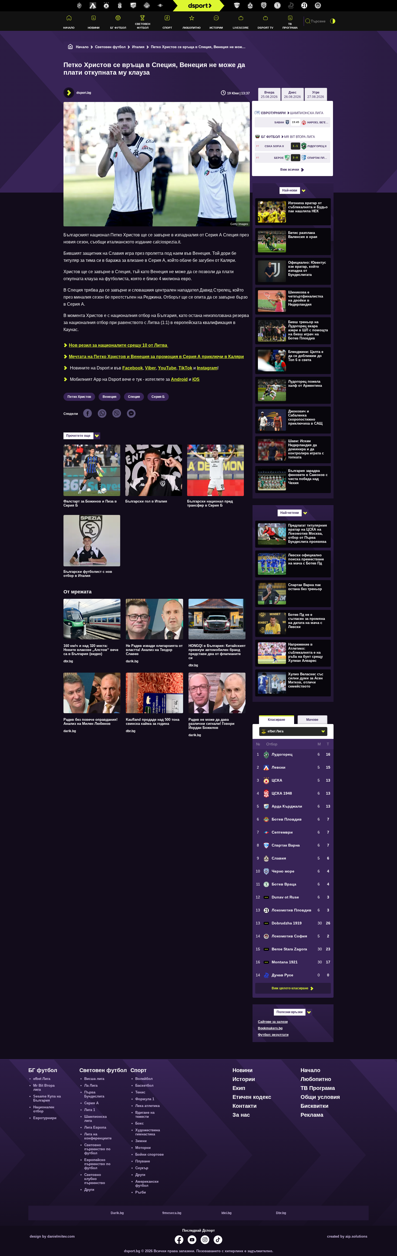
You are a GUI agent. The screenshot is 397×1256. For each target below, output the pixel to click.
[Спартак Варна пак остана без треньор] (292, 593)
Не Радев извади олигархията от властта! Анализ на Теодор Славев (154, 650)
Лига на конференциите (98, 1136)
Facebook (132, 368)
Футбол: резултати (273, 1035)
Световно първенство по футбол (97, 1149)
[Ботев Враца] (277, 5)
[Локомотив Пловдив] (304, 5)
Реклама (312, 1115)
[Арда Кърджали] (133, 5)
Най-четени (289, 513)
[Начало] (70, 47)
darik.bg (132, 661)
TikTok (185, 368)
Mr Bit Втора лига (288, 137)
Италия (138, 47)
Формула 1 (144, 1099)
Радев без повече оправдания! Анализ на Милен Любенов (90, 722)
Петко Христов (79, 397)
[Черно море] (264, 5)
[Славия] (250, 5)
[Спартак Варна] (237, 5)
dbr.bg (68, 661)
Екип (239, 1088)
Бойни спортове (149, 1154)
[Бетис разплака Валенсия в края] (292, 241)
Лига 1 (89, 1110)
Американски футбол (147, 1183)
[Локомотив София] (318, 5)
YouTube (167, 368)
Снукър (141, 1168)
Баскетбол (144, 1085)
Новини (93, 27)
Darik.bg (117, 1213)
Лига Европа (95, 1127)
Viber (150, 368)
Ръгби (140, 1192)
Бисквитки (314, 1106)
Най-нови (289, 190)
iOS (196, 379)
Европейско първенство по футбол (97, 1164)
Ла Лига (90, 1085)
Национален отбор (43, 1109)
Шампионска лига (292, 113)
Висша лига (94, 1079)
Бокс (139, 1123)
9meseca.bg (171, 1213)
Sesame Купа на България (47, 1098)
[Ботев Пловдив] (147, 5)
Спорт (167, 27)
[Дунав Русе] (291, 5)
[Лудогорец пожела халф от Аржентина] (292, 390)
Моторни (143, 1148)
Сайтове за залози (273, 1022)
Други (89, 1190)
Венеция (109, 397)
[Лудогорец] (79, 5)
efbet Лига (41, 1079)
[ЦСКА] (106, 5)
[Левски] (93, 5)
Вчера (269, 95)
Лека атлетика (147, 1106)
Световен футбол (142, 25)
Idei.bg (226, 1213)
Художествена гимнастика (147, 1132)
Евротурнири (44, 1118)
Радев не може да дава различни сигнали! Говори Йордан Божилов (211, 724)
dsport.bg (83, 93)
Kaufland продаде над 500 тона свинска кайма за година (152, 722)
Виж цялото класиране (290, 988)
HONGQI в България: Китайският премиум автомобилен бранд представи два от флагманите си (217, 652)
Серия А (91, 1103)
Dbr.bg (281, 1213)
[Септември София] (160, 6)
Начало (69, 27)
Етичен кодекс (252, 1097)
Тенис (140, 1092)
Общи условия (320, 1097)
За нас (241, 1115)
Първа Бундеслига (94, 1094)
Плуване (142, 1161)
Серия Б (158, 397)
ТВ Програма (290, 25)
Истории (216, 27)
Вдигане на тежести (144, 1114)
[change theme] (332, 21)
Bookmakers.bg (270, 1028)
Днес (292, 95)
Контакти (245, 1106)
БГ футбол (118, 27)
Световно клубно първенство (94, 1179)
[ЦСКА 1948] (120, 5)
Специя (134, 397)
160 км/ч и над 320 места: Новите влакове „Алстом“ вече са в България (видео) (90, 650)
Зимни (141, 1141)
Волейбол (144, 1079)
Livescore (241, 27)
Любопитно (192, 27)
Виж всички (289, 169)
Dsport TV (265, 27)
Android (179, 379)
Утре (315, 95)
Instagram (207, 368)
